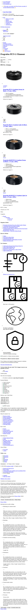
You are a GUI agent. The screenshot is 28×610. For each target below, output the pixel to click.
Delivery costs (9, 21)
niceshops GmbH (9, 466)
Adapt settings (17, 499)
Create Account (6, 430)
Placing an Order (6, 416)
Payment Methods (7, 418)
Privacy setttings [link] (6, 473)
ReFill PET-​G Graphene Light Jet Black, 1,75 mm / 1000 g (15, 196)
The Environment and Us (8, 445)
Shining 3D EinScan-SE (8, 240)
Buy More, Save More (7, 440)
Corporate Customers (7, 422)
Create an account (6, 35)
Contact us (8, 23)
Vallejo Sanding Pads (7, 250)
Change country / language (13, 463)
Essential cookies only (9, 499)
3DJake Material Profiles (8, 438)
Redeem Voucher (6, 433)
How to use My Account (8, 420)
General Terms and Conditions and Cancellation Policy (14, 470)
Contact (4, 450)
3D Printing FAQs (7, 442)
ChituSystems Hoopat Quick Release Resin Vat (13, 246)
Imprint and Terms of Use (8, 468)
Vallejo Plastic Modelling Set (9, 247)
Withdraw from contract (5, 478)
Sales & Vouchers (6, 423)
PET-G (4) (10, 218)
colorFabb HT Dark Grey (8, 238)
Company (5, 475)
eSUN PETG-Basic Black (8, 237)
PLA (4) (10, 219)
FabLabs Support (6, 443)
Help (4, 17)
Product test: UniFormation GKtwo (10, 227)
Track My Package (7, 432)
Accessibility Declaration (8, 472)
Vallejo (4, 236)
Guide (4, 439)
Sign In (4, 428)
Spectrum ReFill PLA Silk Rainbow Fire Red (12, 239)
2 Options (5, 85)
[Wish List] (4, 38)
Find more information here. (6, 364)
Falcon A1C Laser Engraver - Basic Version (12, 249)
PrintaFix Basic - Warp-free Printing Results (12, 231)
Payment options (9, 22)
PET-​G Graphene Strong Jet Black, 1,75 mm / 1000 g (13, 90)
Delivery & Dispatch (7, 417)
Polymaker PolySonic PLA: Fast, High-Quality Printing (14, 225)
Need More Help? (7, 424)
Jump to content (6, 2)
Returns (7, 20)
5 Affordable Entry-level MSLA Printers (11, 226)
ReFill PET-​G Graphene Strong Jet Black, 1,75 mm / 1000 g (14, 160)
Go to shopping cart (7, 4)
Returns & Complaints (7, 419)
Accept (2, 499)
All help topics (9, 24)
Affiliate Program (6, 441)
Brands (4, 216)
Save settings (3, 607)
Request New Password (8, 431)
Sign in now (5, 31)
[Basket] (15, 40)
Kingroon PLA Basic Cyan (8, 248)
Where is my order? (10, 18)
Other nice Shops (6, 476)
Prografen (8, 217)
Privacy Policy (6, 469)
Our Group (5, 449)
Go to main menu (6, 1)
